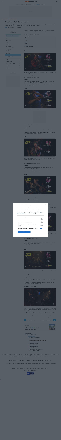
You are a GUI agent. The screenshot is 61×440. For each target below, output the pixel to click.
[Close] (46, 205)
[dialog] (30, 220)
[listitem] (30, 217)
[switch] (41, 219)
